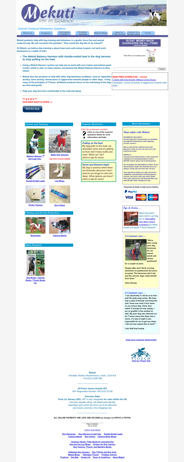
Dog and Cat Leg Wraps (80, 444)
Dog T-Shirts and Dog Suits (104, 452)
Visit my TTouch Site (141, 361)
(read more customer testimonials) (141, 340)
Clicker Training (35, 205)
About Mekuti (118, 457)
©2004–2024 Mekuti (92, 430)
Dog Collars (59, 205)
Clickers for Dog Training (104, 444)
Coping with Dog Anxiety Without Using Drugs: (134, 80)
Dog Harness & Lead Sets (89, 434)
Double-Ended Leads (35, 181)
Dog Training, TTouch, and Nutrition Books (92, 447)
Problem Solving (109, 455)
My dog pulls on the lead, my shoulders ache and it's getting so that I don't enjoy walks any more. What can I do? (97, 150)
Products (64, 457)
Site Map (74, 457)
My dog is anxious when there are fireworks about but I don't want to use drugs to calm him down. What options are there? (97, 171)
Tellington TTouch (91, 455)
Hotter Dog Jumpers (60, 155)
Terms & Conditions (101, 457)
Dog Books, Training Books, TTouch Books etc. (35, 280)
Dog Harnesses (69, 434)
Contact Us (85, 457)
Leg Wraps (59, 181)
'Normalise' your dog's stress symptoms (147, 222)
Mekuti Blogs (74, 455)
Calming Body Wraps (107, 437)
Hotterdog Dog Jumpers (79, 452)
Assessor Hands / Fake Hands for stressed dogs (92, 442)
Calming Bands (60, 236)
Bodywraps (36, 236)
